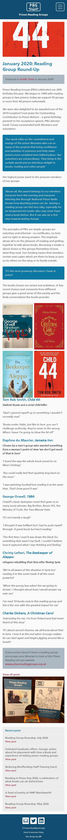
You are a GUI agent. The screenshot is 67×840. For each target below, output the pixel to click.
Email (25, 820)
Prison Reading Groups (33, 14)
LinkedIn (41, 820)
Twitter (33, 820)
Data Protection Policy (34, 832)
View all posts (11, 674)
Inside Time (27, 79)
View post (10, 741)
